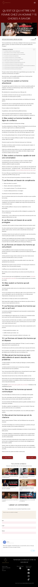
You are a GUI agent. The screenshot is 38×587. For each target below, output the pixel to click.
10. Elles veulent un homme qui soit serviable (11, 60)
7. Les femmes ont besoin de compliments (11, 56)
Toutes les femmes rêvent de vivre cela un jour (26, 170)
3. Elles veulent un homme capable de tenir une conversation (14, 54)
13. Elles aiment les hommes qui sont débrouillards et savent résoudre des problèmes (19, 65)
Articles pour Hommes (7, 39)
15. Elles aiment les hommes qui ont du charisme (12, 68)
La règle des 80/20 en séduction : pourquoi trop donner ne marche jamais (26, 489)
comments (33, 39)
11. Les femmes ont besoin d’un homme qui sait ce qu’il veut (14, 62)
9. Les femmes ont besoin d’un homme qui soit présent (13, 59)
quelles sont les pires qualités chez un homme (17, 384)
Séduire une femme (17, 39)
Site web (3, 530)
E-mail (3, 525)
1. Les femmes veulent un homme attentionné (11, 51)
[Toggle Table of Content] (33, 49)
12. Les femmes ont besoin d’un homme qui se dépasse (13, 64)
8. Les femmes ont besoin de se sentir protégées (12, 57)
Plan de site (4, 570)
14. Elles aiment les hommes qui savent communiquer (13, 67)
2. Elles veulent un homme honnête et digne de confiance (13, 52)
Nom (3, 520)
